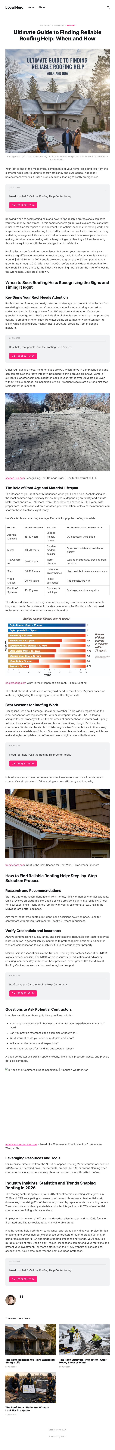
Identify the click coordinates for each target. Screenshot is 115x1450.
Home (31, 7)
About (42, 7)
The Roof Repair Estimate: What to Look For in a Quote (27, 1409)
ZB (21, 1296)
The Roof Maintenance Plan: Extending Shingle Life (30, 1361)
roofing (71, 25)
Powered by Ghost (57, 1436)
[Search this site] (108, 7)
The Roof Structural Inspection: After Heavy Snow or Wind (82, 1361)
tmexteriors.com (15, 864)
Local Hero (14, 7)
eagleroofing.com (15, 682)
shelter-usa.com (15, 478)
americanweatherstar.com (21, 1144)
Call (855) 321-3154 (23, 205)
